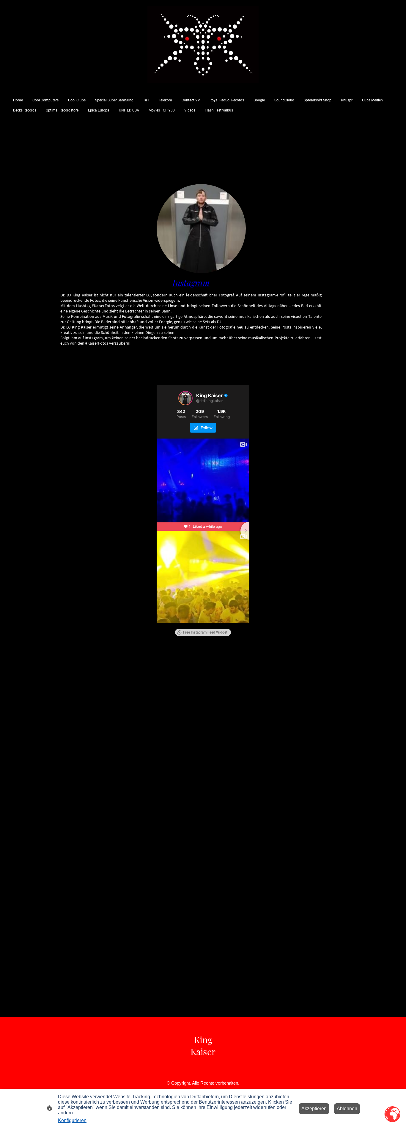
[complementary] (393, 1115)
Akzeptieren (314, 1108)
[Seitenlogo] (202, 45)
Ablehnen (347, 1108)
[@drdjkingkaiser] (185, 398)
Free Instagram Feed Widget (205, 632)
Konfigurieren (72, 1120)
